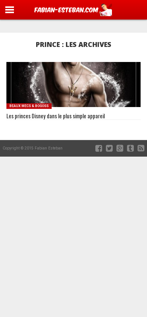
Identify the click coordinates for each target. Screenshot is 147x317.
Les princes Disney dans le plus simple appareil (55, 116)
